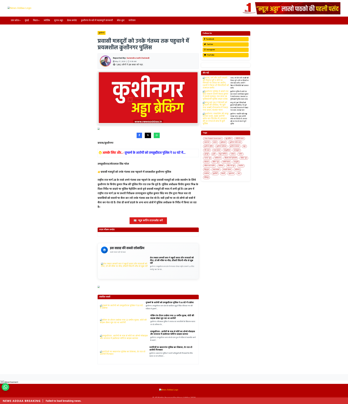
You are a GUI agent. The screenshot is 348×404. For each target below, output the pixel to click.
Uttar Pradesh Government (213, 138)
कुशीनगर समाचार (234, 146)
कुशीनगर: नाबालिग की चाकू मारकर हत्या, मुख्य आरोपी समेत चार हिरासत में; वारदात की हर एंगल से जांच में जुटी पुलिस (238, 119)
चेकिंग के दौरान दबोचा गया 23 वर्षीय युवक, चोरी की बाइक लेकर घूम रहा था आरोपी (172, 317)
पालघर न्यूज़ (207, 158)
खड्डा (244, 146)
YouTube (210, 55)
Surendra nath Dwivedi (138, 58)
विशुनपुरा (206, 169)
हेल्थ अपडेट (72, 20)
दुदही (213, 154)
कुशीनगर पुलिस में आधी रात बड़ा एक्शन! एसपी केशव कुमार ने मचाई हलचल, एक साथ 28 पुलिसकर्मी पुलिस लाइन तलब (239, 95)
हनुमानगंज (231, 173)
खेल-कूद (121, 20)
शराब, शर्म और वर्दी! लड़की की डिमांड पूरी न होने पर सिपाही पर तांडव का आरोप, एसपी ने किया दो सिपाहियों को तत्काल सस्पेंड (239, 83)
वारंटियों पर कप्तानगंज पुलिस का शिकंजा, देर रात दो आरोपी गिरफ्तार (170, 349)
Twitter (209, 44)
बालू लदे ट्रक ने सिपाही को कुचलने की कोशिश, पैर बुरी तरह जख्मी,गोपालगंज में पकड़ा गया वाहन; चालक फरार (239, 106)
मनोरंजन (132, 20)
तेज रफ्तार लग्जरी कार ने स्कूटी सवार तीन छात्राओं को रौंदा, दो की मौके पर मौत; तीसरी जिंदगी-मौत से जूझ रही (172, 260)
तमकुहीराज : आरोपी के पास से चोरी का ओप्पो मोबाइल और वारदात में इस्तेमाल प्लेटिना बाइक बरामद (172, 333)
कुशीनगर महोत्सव (221, 146)
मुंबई (27, 20)
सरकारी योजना (227, 169)
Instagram (210, 49)
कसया (215, 142)
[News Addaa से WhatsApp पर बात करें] (5, 387)
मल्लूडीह (236, 162)
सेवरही (223, 173)
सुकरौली (215, 173)
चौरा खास (207, 150)
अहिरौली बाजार (239, 138)
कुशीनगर (101, 33)
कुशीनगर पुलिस (208, 146)
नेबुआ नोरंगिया (223, 154)
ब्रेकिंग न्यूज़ (216, 162)
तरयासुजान (237, 150)
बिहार (35, 20)
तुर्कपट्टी (206, 154)
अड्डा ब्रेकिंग (228, 138)
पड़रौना (240, 154)
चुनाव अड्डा (58, 20)
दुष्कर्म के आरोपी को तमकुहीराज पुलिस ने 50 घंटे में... (155, 153)
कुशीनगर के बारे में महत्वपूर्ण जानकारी (97, 20)
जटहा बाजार (216, 150)
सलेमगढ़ (237, 169)
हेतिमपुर (206, 177)
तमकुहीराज (227, 150)
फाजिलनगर (218, 158)
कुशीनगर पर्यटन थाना (235, 142)
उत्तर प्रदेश (15, 20)
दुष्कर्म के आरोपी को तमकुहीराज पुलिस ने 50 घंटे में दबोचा (170, 302)
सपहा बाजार (216, 169)
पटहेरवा (233, 154)
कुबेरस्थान (223, 142)
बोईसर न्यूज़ (244, 158)
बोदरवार (206, 162)
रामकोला (240, 166)
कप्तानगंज (206, 142)
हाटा (239, 173)
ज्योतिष (47, 20)
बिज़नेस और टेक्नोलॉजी (231, 158)
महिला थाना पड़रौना (209, 166)
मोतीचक (221, 166)
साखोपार (206, 173)
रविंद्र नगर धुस (231, 166)
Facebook (210, 39)
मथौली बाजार (226, 162)
